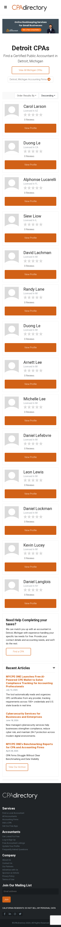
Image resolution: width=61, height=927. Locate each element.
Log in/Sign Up (9, 840)
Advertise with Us (10, 870)
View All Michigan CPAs (30, 70)
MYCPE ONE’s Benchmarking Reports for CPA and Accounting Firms (29, 745)
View (30, 128)
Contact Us (7, 863)
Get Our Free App (10, 826)
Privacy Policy (8, 876)
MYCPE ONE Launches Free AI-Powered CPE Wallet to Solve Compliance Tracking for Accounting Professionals (29, 681)
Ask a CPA (7, 823)
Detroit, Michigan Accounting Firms (28, 79)
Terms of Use (8, 879)
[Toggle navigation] (5, 7)
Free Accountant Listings (13, 843)
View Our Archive (17, 767)
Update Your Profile (11, 846)
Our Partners (7, 866)
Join (6, 899)
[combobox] (27, 95)
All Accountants (9, 816)
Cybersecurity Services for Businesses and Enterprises (24, 715)
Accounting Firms (10, 819)
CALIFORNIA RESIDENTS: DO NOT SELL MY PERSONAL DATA (29, 908)
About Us (6, 860)
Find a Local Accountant (13, 813)
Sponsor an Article (10, 873)
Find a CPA (18, 651)
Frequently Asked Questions (15, 849)
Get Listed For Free (10, 836)
